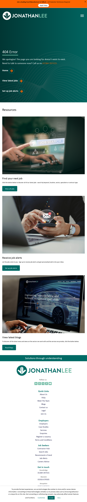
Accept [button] (51, 498)
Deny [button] (58, 498)
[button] (10, 73)
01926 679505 (43, 479)
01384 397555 (43, 473)
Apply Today (43, 5)
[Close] (85, 1)
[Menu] (82, 13)
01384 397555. (49, 63)
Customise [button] (41, 498)
